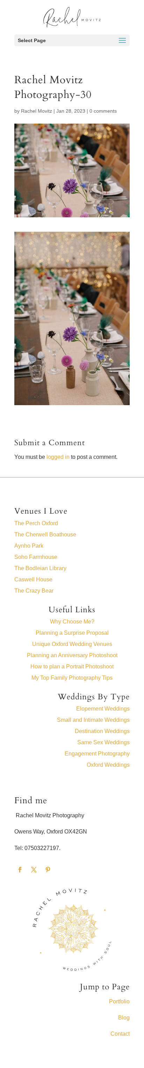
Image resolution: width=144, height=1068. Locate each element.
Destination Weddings (102, 731)
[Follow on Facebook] (20, 869)
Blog (124, 1018)
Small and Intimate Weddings (93, 720)
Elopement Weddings (103, 709)
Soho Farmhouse (35, 557)
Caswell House (33, 579)
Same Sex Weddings (103, 742)
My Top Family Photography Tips (72, 678)
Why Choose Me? (72, 622)
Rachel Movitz (36, 111)
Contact (120, 1034)
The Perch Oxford (36, 523)
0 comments (103, 111)
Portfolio (119, 1001)
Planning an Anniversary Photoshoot (72, 655)
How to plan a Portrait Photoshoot (72, 667)
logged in (58, 457)
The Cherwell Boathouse (45, 535)
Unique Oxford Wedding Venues (72, 644)
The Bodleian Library (40, 568)
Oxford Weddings (108, 765)
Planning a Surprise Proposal (72, 633)
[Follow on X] (33, 869)
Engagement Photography (97, 754)
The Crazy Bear (33, 591)
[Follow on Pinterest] (47, 869)
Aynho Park (28, 546)
